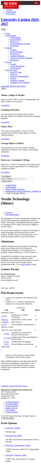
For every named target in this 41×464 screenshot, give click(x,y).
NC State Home (11, 3)
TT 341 (6, 342)
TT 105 (4, 316)
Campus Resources (12, 402)
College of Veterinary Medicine (21, 58)
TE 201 (6, 322)
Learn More (5, 105)
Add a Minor (25, 264)
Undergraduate (10, 35)
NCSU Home (10, 14)
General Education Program (20, 44)
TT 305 (8, 338)
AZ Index (9, 10)
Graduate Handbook (17, 56)
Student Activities (11, 406)
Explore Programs (16, 52)
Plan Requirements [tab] (12, 215)
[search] (36, 3)
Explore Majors (15, 40)
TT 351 (6, 344)
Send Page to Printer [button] (12, 428)
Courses (8, 62)
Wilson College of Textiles (14, 189)
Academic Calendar (17, 80)
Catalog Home (10, 12)
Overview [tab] (9, 212)
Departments (14, 46)
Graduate (8, 48)
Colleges (13, 78)
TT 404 (6, 334)
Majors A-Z (14, 42)
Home (7, 33)
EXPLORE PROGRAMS (10, 86)
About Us (13, 74)
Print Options (6, 176)
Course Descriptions (17, 66)
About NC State (11, 70)
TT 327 (4, 325)
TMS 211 (4, 320)
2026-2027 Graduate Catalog (15, 455)
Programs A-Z (15, 54)
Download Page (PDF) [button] (13, 436)
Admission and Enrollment (19, 82)
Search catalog (6, 179)
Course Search (15, 68)
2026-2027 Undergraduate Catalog (18, 445)
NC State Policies (11, 404)
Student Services (11, 408)
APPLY (23, 86)
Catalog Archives (11, 412)
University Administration (19, 76)
